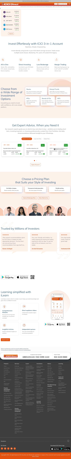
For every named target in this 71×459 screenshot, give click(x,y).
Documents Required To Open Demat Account (30, 399)
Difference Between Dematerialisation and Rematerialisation (30, 376)
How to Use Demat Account (29, 384)
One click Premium (18, 370)
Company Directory (8, 409)
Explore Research (35, 164)
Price (7, 151)
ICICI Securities (50, 392)
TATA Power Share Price (19, 424)
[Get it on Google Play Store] (7, 277)
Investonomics (61, 370)
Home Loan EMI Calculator (40, 394)
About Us (17, 379)
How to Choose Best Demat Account (30, 387)
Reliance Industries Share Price (8, 405)
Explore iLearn (5, 339)
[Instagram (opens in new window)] (5, 448)
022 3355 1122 (42, 357)
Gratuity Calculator (41, 382)
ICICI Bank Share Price (18, 414)
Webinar (60, 368)
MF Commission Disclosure (18, 397)
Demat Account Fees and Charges (30, 372)
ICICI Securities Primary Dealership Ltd (51, 410)
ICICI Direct (49, 404)
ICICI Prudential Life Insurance (51, 398)
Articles (60, 366)
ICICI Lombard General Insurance (51, 395)
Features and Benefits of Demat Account (29, 391)
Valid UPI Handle (18, 405)
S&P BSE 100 (50, 377)
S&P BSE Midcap (50, 379)
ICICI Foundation (50, 390)
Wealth (16, 375)
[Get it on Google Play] (65, 448)
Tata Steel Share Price (7, 402)
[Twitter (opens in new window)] (8, 448)
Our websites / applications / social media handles (62, 384)
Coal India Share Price (18, 417)
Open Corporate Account (40, 411)
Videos (59, 372)
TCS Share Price (18, 426)
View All (11, 33)
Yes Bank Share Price (8, 395)
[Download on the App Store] (22, 277)
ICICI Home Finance (51, 406)
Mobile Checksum (62, 390)
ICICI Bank (49, 388)
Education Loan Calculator (40, 397)
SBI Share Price (7, 407)
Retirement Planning (19, 368)
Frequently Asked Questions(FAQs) (18, 392)
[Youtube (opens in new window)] (15, 448)
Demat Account (40, 407)
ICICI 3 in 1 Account (41, 405)
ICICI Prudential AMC (51, 400)
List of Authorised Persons (62, 388)
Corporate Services (19, 377)
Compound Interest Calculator (41, 370)
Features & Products (19, 395)
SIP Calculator (39, 389)
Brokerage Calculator (39, 385)
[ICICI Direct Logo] (10, 4)
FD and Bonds (7, 372)
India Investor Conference (6, 384)
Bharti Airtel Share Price (19, 421)
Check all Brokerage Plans (29, 198)
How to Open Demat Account (30, 395)
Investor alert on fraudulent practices (19, 389)
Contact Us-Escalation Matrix (18, 382)
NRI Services (17, 372)
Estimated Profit (17, 151)
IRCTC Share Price (7, 393)
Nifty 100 (49, 370)
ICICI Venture (50, 402)
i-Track (59, 380)
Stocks (5, 366)
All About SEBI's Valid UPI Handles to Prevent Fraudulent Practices (30, 368)
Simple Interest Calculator (40, 367)
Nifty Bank (49, 368)
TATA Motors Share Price (19, 432)
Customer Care (18, 373)
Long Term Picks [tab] (37, 138)
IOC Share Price (7, 397)
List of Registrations (19, 403)
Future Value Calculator (39, 376)
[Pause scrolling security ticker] (70, 7)
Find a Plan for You (43, 198)
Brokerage (17, 366)
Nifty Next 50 (50, 372)
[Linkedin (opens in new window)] (11, 448)
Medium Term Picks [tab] (26, 138)
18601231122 (28, 357)
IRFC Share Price (7, 399)
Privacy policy (17, 384)
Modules (60, 373)
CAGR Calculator (40, 391)
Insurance (6, 373)
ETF (4, 375)
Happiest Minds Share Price (18, 429)
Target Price (13, 151)
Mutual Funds (7, 368)
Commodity (6, 370)
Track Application (62, 392)
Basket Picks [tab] (47, 138)
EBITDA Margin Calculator (40, 373)
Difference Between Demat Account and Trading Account (30, 403)
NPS (5, 377)
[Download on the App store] (55, 448)
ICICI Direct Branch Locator (19, 401)
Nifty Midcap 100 (51, 373)
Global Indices (50, 381)
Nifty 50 (49, 366)
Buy (20, 145)
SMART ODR (17, 386)
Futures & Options (7, 379)
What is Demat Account (29, 381)
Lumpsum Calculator (41, 378)
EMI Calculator (40, 380)
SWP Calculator (40, 387)
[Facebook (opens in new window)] (2, 448)
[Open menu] (69, 4)
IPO (4, 381)
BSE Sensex (49, 375)
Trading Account (40, 409)
